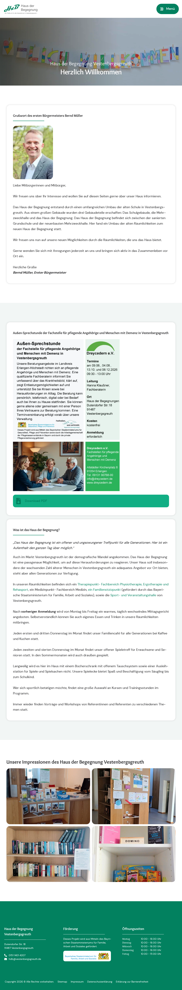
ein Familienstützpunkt (104, 590)
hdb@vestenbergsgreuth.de (25, 959)
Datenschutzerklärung (99, 981)
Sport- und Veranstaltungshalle (133, 595)
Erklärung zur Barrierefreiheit (132, 981)
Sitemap (62, 981)
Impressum (77, 981)
